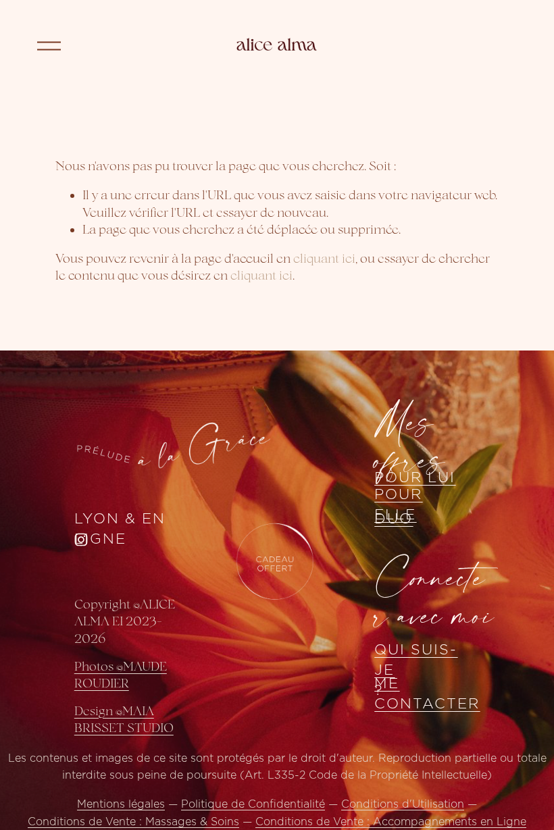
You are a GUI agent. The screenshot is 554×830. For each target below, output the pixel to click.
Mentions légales (121, 804)
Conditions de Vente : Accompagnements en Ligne (390, 821)
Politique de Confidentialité (253, 804)
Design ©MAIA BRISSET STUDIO (124, 719)
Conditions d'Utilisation (402, 804)
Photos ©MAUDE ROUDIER (120, 674)
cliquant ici (324, 258)
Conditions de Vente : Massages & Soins (133, 821)
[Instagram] (81, 539)
